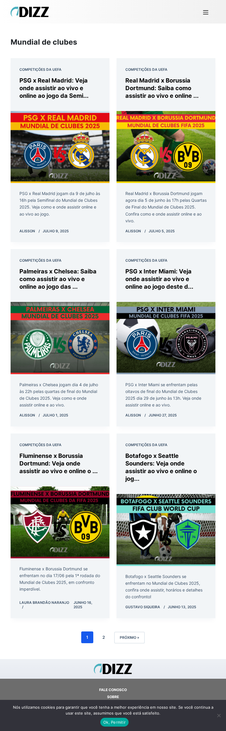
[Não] (219, 715)
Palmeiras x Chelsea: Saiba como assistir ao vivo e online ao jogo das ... (58, 279)
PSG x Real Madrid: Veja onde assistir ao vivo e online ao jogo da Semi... (54, 88)
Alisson (27, 231)
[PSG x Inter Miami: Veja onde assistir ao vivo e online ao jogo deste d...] (166, 338)
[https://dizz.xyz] (30, 11)
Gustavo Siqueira (142, 607)
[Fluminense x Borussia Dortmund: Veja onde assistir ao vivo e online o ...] (60, 522)
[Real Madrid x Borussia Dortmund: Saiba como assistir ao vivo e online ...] (166, 147)
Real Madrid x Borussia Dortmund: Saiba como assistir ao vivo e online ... (162, 88)
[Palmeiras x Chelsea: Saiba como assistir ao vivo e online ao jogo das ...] (60, 338)
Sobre (113, 697)
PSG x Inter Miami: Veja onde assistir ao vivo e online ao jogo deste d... (159, 279)
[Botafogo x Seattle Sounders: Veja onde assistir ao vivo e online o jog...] (166, 530)
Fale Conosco (113, 690)
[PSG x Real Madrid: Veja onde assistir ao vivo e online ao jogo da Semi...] (60, 147)
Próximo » (129, 637)
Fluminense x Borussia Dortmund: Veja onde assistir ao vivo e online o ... (58, 463)
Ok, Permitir (114, 722)
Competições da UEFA (40, 69)
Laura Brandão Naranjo (44, 602)
